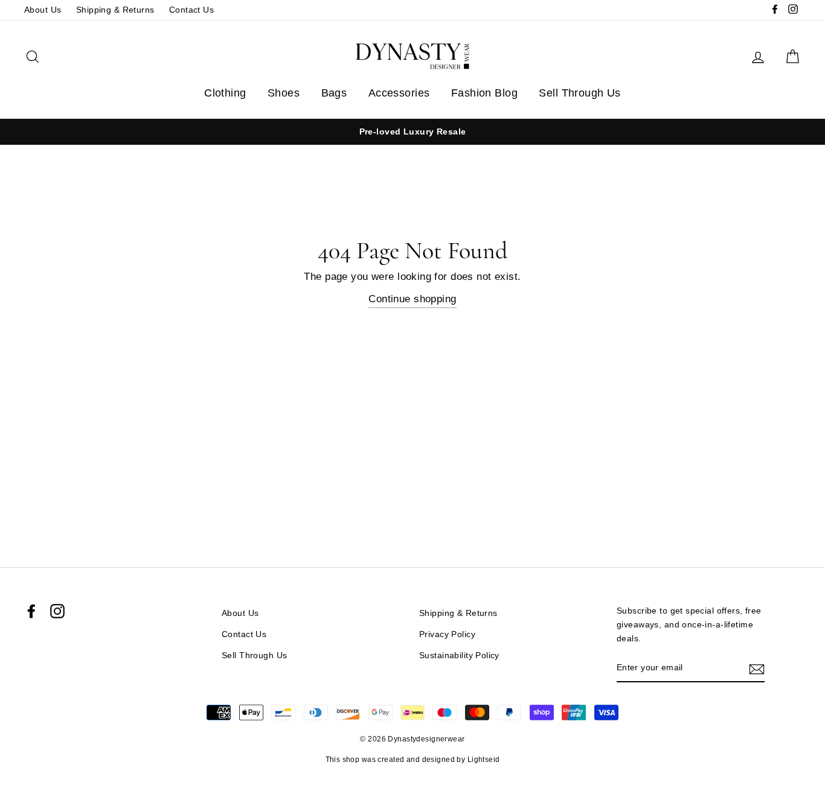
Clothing (225, 93)
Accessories (399, 93)
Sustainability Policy (459, 655)
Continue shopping (412, 299)
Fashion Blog (484, 93)
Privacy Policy (447, 634)
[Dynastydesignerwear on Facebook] (31, 611)
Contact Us (191, 9)
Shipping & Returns (115, 9)
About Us (42, 9)
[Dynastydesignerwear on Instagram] (57, 611)
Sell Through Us (579, 93)
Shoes (284, 93)
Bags (334, 93)
